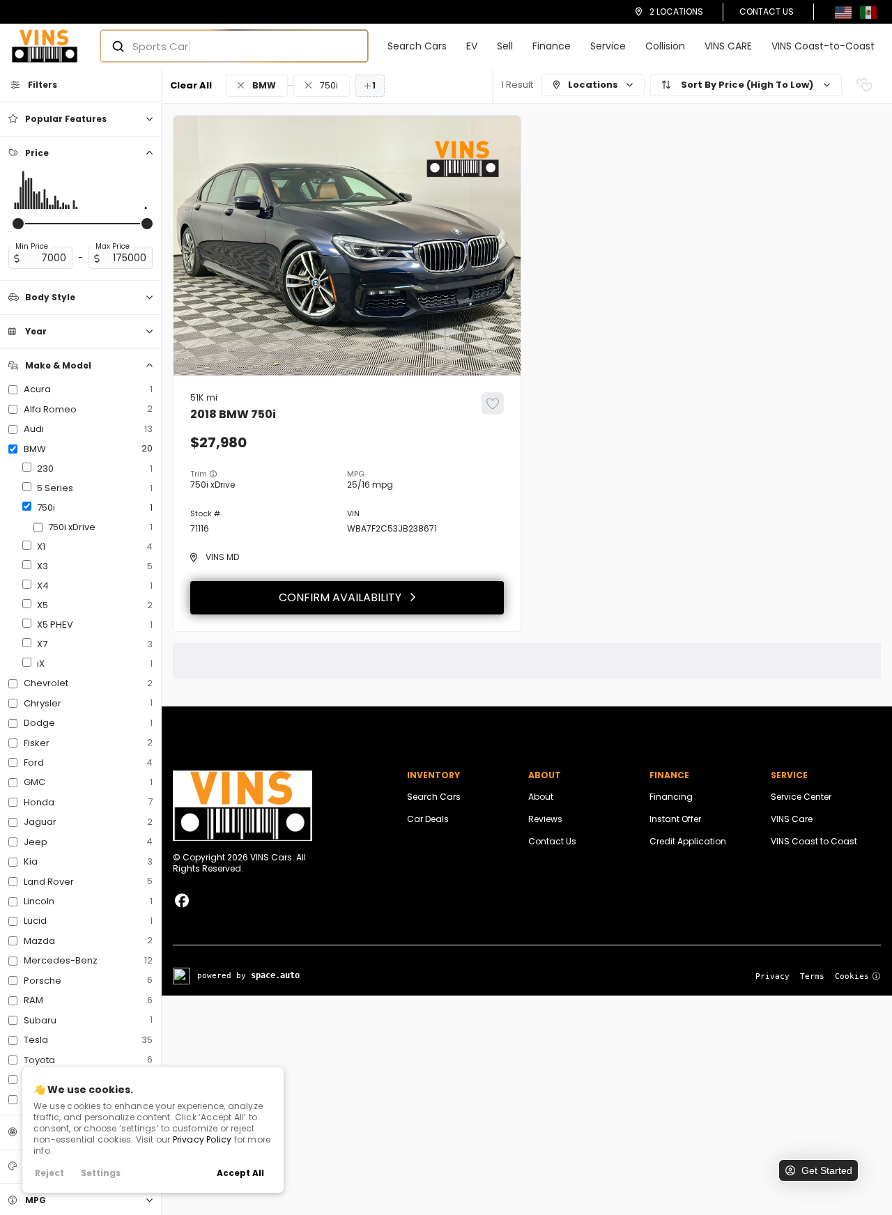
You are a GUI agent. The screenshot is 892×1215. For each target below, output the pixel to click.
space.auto (275, 975)
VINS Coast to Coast (814, 841)
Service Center (801, 797)
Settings (101, 1173)
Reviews (545, 819)
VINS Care (792, 819)
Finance (551, 46)
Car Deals (428, 819)
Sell (505, 46)
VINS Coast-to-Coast (823, 46)
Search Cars (417, 46)
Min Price (31, 246)
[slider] (18, 224)
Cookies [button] (852, 976)
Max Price (112, 246)
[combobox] (220, 46)
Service (608, 46)
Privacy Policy (202, 1139)
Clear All (191, 85)
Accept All (240, 1173)
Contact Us (766, 11)
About (540, 797)
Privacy (772, 976)
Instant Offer (675, 819)
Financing (671, 797)
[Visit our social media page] (181, 901)
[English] (843, 11)
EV (471, 46)
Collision (665, 46)
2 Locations (676, 11)
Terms (812, 976)
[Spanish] (868, 11)
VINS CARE (728, 46)
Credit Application (687, 841)
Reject (49, 1173)
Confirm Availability (340, 597)
